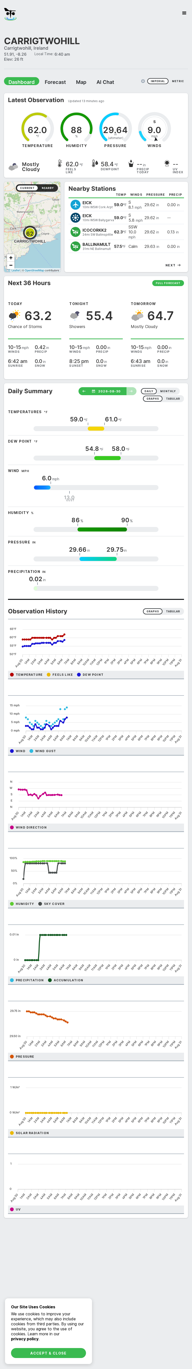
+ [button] (10, 257)
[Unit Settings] (143, 80)
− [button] (10, 265)
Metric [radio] (178, 80)
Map (72, 81)
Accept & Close (48, 1353)
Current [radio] (27, 187)
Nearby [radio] (48, 187)
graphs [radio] (152, 398)
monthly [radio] (168, 390)
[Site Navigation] (184, 13)
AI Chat (93, 81)
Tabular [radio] (173, 611)
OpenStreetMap (34, 270)
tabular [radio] (173, 398)
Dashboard (19, 81)
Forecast (49, 81)
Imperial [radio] (158, 80)
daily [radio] (148, 390)
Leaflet (16, 270)
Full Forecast (168, 282)
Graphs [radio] (152, 611)
